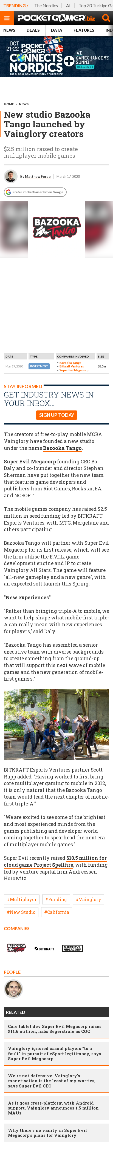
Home (9, 104)
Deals (33, 30)
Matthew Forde (38, 176)
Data (56, 30)
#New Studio (21, 912)
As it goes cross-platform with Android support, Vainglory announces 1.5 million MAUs (53, 1108)
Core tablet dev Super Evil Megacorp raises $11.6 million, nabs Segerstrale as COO (54, 1029)
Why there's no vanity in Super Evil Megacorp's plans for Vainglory (47, 1132)
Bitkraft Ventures (72, 366)
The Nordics (46, 5)
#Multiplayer (21, 899)
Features (84, 30)
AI (68, 5)
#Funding (56, 899)
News (9, 30)
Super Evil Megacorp (74, 370)
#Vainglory (88, 899)
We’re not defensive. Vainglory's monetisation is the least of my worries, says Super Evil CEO (51, 1080)
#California (56, 912)
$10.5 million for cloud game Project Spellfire (55, 861)
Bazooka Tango (70, 362)
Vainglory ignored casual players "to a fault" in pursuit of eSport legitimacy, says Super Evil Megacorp (54, 1053)
